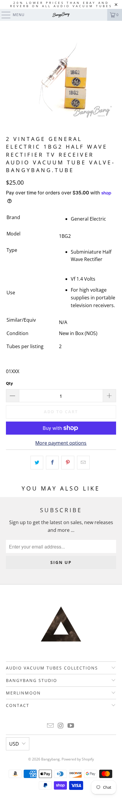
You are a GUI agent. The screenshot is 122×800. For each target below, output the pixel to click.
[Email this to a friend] (83, 462)
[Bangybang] (61, 15)
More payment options (60, 443)
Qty (9, 383)
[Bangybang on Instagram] (60, 725)
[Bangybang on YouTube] (71, 725)
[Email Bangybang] (50, 725)
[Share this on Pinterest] (67, 462)
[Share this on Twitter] (36, 462)
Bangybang (50, 759)
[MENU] (3, 15)
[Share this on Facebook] (52, 462)
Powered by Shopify (78, 759)
